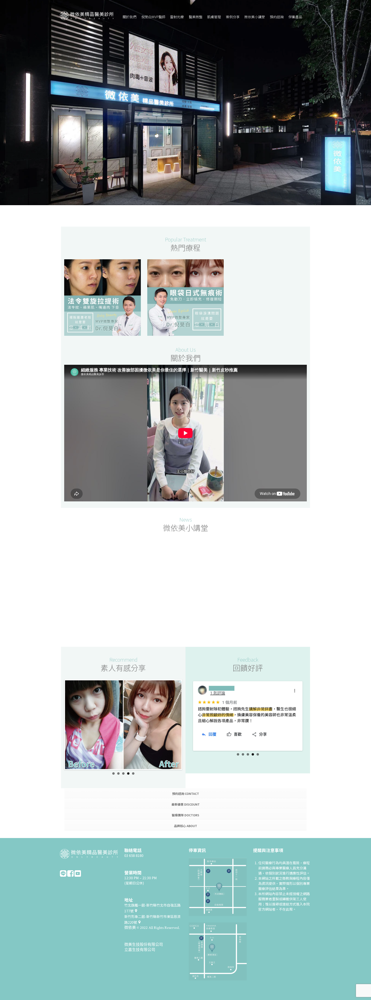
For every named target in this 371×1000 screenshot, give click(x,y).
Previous (58, 724)
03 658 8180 (133, 855)
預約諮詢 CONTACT (185, 793)
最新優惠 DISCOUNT (186, 804)
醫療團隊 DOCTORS (185, 815)
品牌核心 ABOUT (185, 826)
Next (188, 724)
